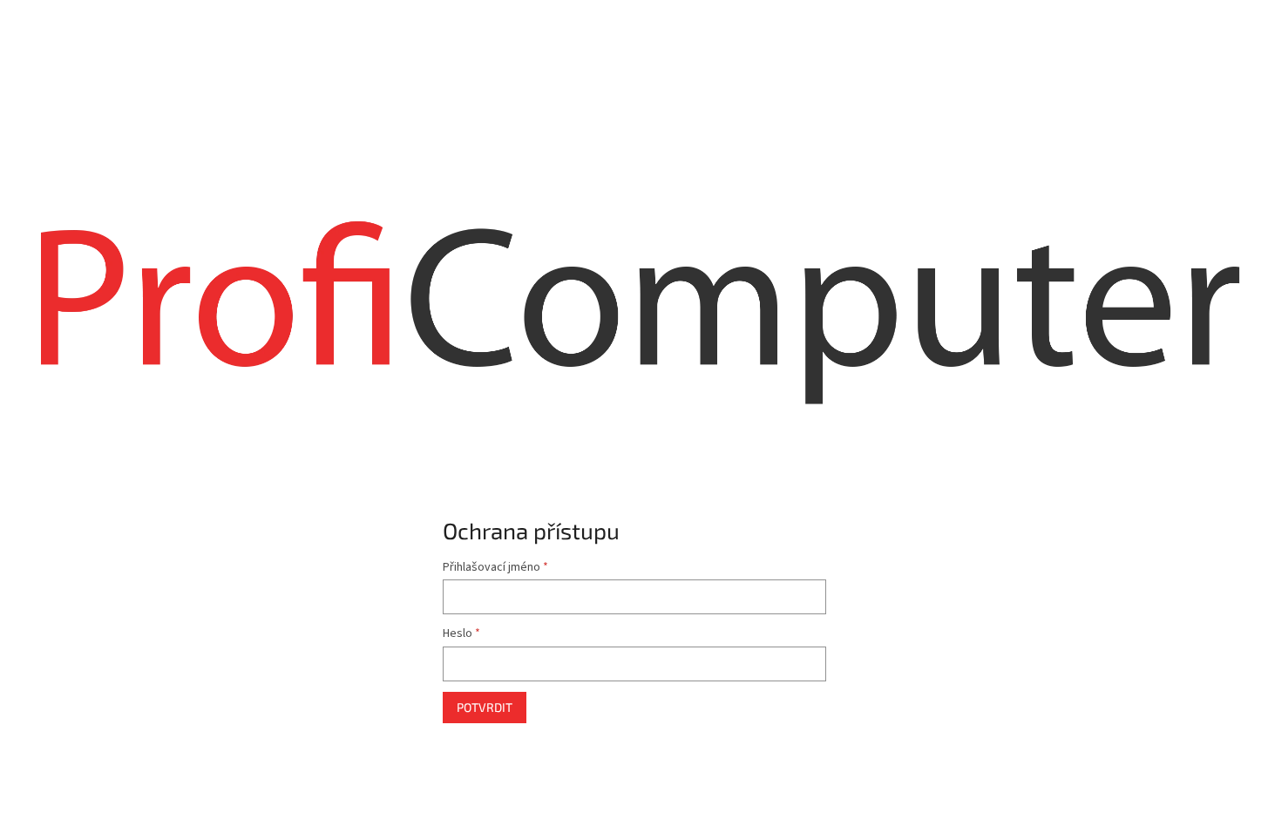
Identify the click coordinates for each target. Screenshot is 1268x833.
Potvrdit (484, 707)
